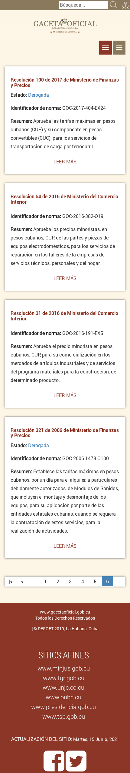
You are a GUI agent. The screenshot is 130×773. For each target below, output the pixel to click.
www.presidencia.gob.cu (63, 707)
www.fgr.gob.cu (63, 678)
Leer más (65, 163)
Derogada (38, 95)
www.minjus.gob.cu (63, 668)
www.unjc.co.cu (63, 687)
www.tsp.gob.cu (63, 716)
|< (10, 581)
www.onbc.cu (63, 697)
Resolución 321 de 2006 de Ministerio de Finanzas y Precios (65, 433)
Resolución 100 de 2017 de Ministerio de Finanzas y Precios (65, 82)
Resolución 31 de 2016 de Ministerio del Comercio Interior (64, 316)
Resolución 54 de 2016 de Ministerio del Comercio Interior (64, 199)
